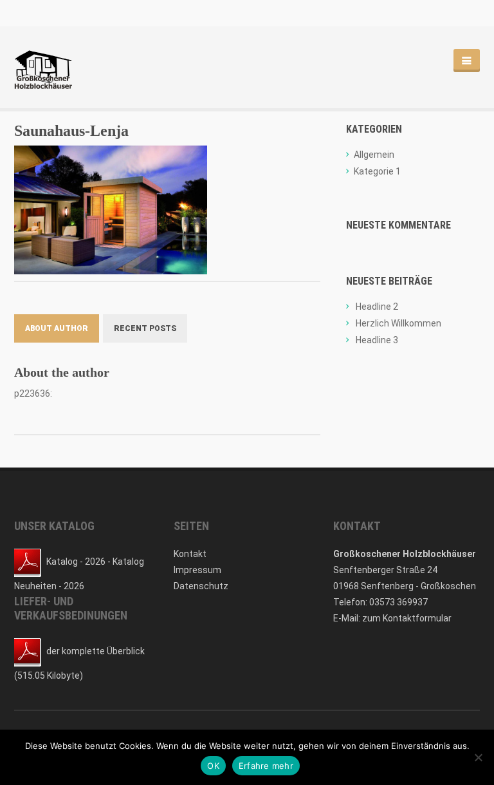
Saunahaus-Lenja (71, 130)
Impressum (197, 570)
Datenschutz (201, 586)
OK (213, 766)
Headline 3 (377, 340)
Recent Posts (145, 328)
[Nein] (477, 757)
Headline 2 (377, 306)
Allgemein (374, 154)
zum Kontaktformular (407, 618)
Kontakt (190, 554)
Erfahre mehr (266, 766)
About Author (56, 328)
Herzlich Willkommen (398, 323)
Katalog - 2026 (75, 561)
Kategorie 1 (377, 171)
